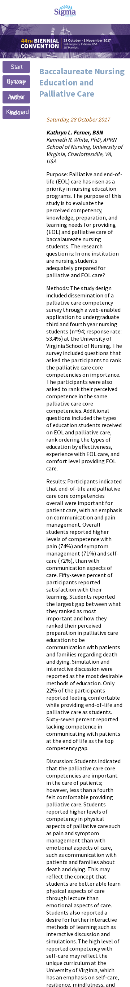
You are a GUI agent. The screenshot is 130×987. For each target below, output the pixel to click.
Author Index (16, 97)
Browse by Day (16, 81)
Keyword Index (17, 112)
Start (16, 67)
